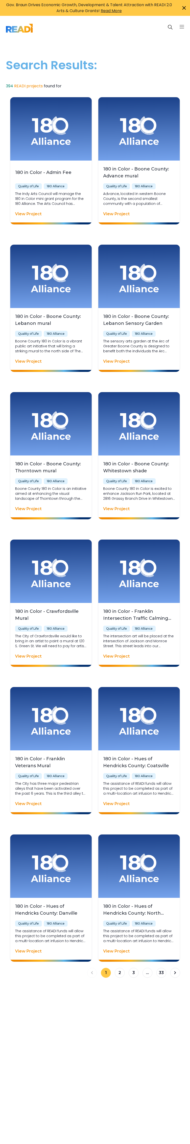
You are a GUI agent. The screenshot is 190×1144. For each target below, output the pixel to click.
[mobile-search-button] (170, 27)
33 (161, 972)
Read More (111, 11)
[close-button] (184, 8)
